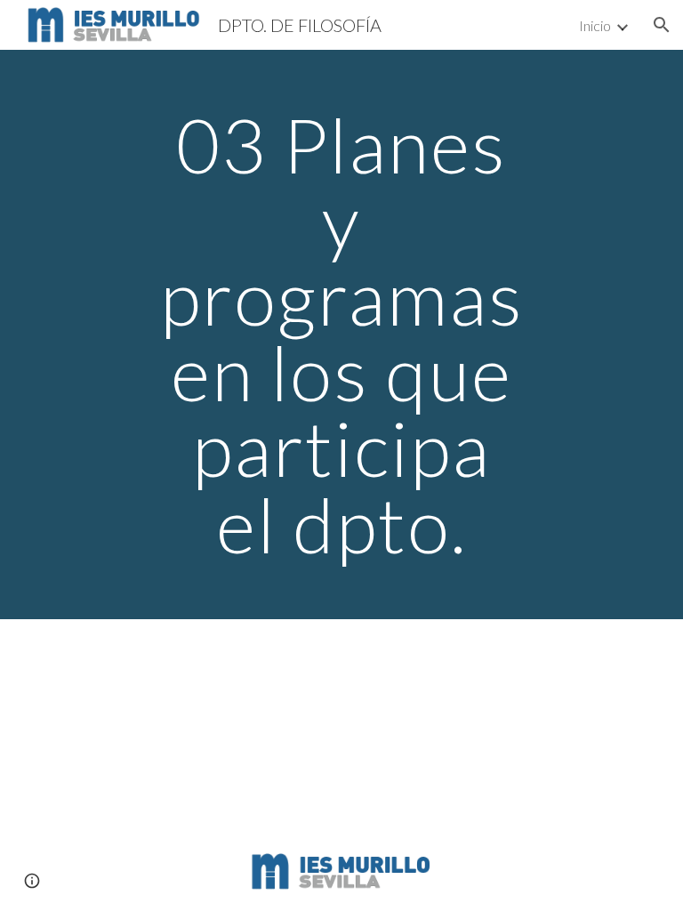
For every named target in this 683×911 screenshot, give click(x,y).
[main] (341, 334)
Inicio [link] (595, 25)
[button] (661, 25)
